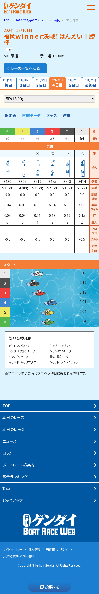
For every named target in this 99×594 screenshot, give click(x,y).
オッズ (51, 115)
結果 (66, 115)
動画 (6, 488)
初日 (8, 83)
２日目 (24, 83)
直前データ (31, 115)
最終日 (90, 83)
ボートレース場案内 (18, 465)
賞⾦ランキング (14, 476)
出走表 (10, 115)
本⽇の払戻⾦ (13, 429)
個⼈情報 (34, 549)
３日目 (41, 83)
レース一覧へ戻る (25, 68)
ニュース (9, 441)
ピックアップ (12, 500)
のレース (31, 20)
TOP (6, 20)
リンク (64, 549)
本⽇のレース (13, 417)
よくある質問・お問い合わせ (20, 556)
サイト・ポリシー (13, 549)
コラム (7, 453)
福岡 (57, 20)
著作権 (50, 549)
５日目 (73, 83)
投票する (52, 587)
